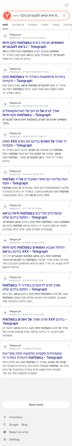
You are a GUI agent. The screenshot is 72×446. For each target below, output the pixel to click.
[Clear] (64, 15)
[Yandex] (7, 15)
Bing (24, 424)
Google (13, 424)
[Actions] (69, 35)
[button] (16, 432)
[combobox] (35, 15)
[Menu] (66, 5)
